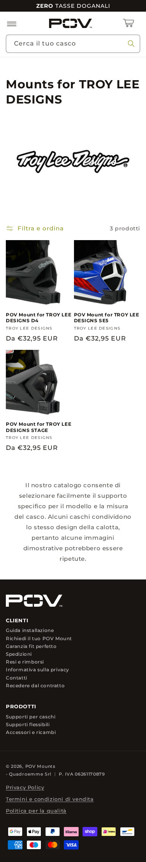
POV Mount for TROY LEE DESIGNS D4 (38, 318)
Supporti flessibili (27, 724)
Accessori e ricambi (31, 732)
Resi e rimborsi (25, 662)
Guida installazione (30, 630)
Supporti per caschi (30, 716)
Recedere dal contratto (35, 685)
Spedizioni (19, 654)
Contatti (16, 677)
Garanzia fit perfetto (31, 646)
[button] (11, 23)
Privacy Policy (25, 787)
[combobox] (73, 44)
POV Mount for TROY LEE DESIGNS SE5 (106, 318)
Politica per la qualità (36, 811)
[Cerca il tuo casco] (131, 43)
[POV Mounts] (34, 601)
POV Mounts (40, 766)
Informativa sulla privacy (37, 669)
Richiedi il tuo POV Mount (39, 638)
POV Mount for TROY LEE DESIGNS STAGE (38, 427)
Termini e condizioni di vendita (50, 799)
